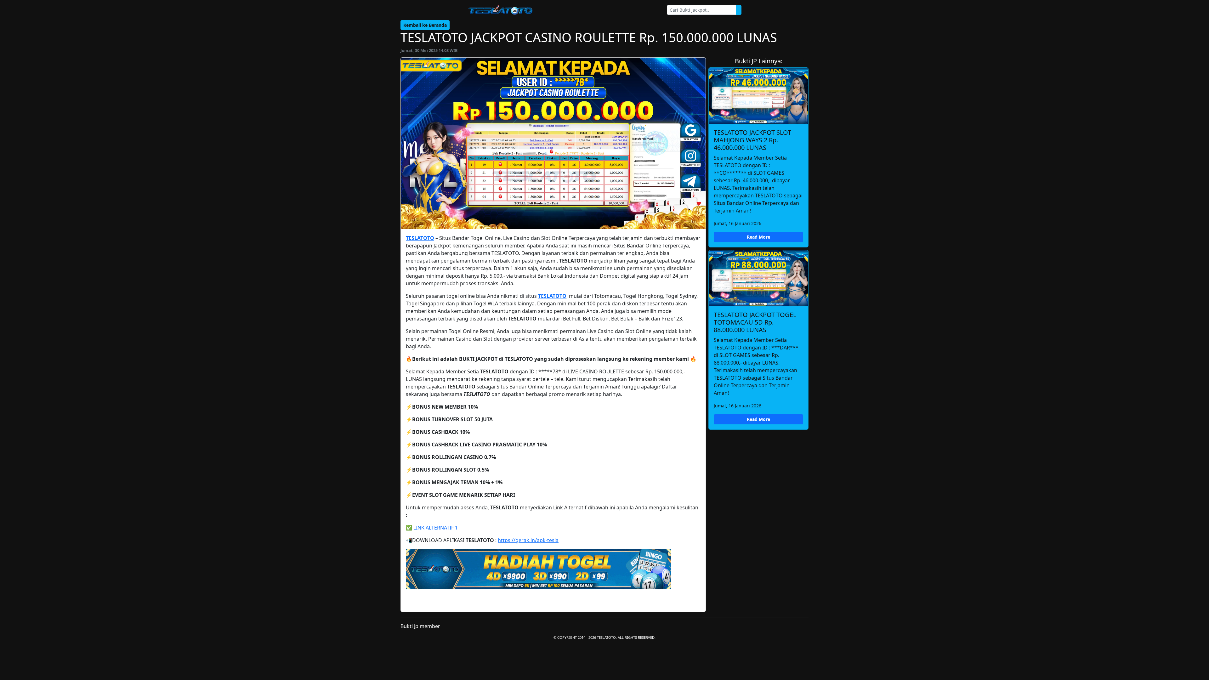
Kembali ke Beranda (425, 25)
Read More (758, 237)
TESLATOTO (420, 238)
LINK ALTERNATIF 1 (435, 527)
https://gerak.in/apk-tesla (528, 540)
